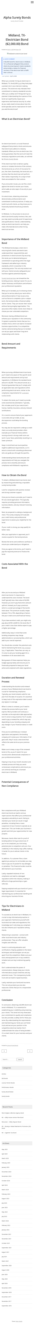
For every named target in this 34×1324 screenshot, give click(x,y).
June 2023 (5, 1207)
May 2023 (5, 1212)
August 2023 (5, 1198)
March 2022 (5, 1221)
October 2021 (6, 1243)
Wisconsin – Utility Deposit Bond (11, 1122)
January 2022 (5, 1230)
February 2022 (6, 1225)
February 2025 (6, 1163)
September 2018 (7, 1292)
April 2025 (5, 1154)
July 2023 (4, 1203)
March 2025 (5, 1158)
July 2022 (4, 1216)
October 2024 (6, 1181)
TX (11, 214)
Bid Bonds (5, 1078)
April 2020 (5, 1283)
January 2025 (5, 1167)
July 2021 (4, 1256)
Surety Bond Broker (7, 1092)
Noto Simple (19, 1321)
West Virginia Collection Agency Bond (13, 1113)
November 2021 (6, 1239)
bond (19, 83)
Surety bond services (9, 278)
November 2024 (6, 1176)
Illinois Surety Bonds (11, 159)
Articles (4, 1074)
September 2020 (7, 1265)
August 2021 (5, 1252)
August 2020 (5, 1270)
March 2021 (5, 1261)
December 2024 (6, 1172)
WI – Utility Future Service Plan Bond (12, 1117)
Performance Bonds (8, 1087)
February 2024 (6, 1194)
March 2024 (5, 1189)
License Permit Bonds (12, 1045)
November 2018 (6, 1288)
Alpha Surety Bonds (17, 17)
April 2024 (5, 1185)
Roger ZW (18, 49)
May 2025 (5, 1149)
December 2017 (6, 1297)
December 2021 (6, 1234)
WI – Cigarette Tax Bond (9, 1133)
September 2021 (7, 1248)
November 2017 (6, 1301)
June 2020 (5, 1274)
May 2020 (5, 1279)
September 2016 (7, 1306)
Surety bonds (6, 1096)
